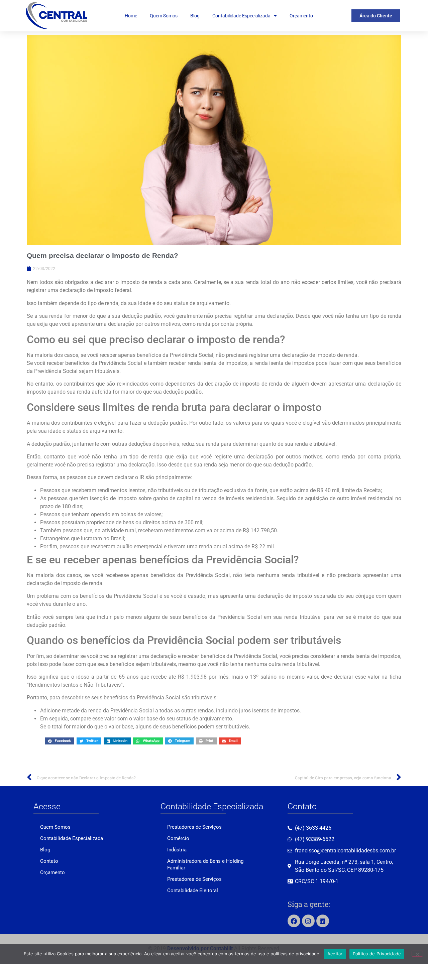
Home (131, 15)
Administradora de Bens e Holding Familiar (205, 864)
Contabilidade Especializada (241, 15)
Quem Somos (164, 15)
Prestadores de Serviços (194, 827)
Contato (49, 861)
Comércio (178, 838)
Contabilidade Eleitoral (192, 890)
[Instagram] (308, 921)
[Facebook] (294, 921)
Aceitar (335, 953)
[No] (417, 954)
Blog (195, 15)
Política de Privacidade (377, 953)
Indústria (177, 850)
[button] (59, 740)
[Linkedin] (322, 921)
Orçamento (301, 15)
